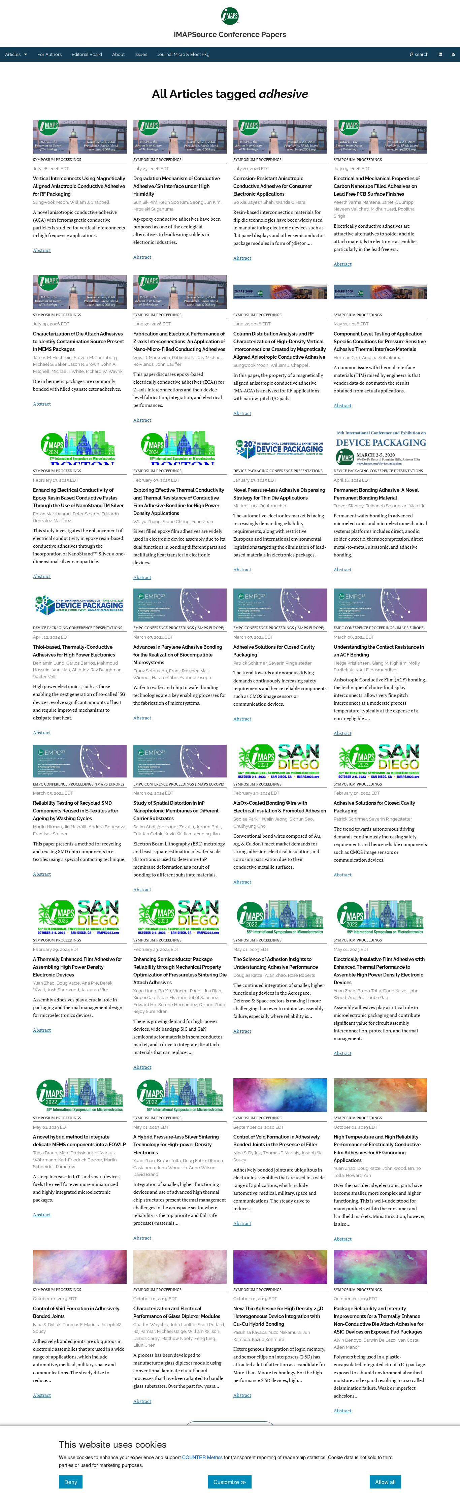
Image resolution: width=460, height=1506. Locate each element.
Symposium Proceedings (57, 159)
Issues (141, 54)
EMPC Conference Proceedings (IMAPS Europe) (178, 628)
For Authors (49, 54)
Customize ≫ (232, 1482)
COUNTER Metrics (202, 1457)
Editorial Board (87, 54)
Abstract (42, 250)
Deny (73, 1482)
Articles (13, 54)
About (118, 54)
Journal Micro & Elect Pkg (183, 54)
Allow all (388, 1482)
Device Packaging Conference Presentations (278, 471)
